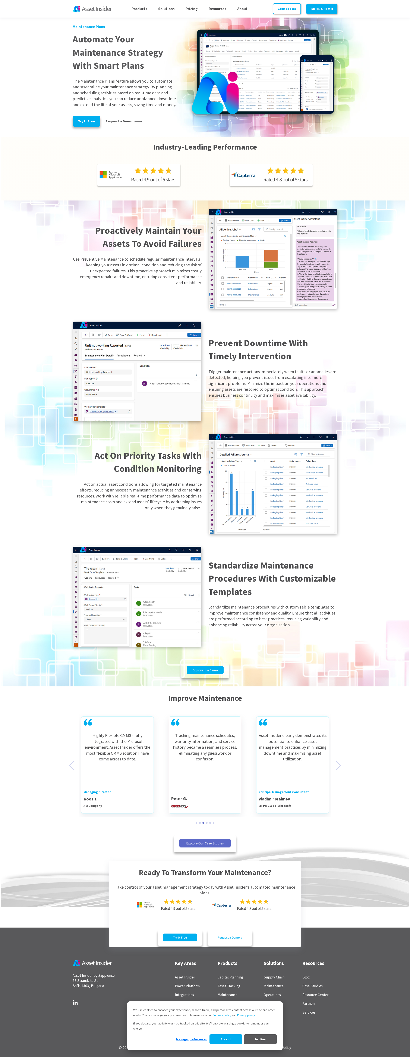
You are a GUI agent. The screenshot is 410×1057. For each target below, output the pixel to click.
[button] (196, 823)
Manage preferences (191, 1039)
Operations (272, 995)
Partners (308, 1003)
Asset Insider (185, 977)
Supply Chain (274, 977)
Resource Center (315, 995)
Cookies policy (221, 1015)
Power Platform (187, 986)
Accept (226, 1039)
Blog (306, 977)
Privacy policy (246, 1015)
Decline (260, 1039)
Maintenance (227, 995)
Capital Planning (230, 977)
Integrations (184, 995)
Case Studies (312, 986)
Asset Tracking (229, 986)
